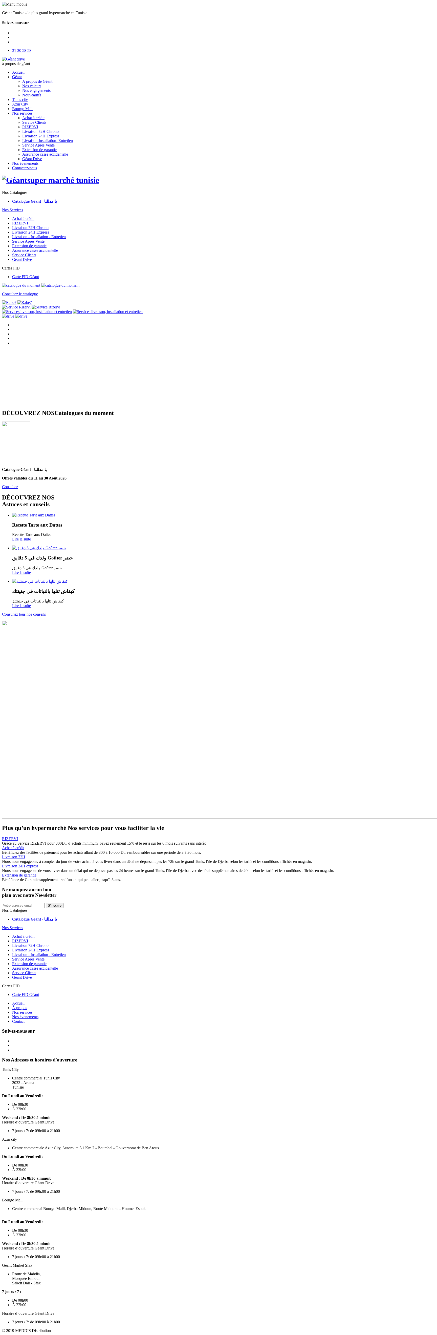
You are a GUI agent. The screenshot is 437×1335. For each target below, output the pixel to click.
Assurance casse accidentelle (45, 154)
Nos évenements (25, 163)
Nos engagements (36, 90)
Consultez (10, 487)
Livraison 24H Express (40, 136)
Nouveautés (31, 95)
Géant (17, 77)
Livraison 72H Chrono (40, 131)
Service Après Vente (38, 145)
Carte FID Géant (25, 277)
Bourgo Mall (22, 109)
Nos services (22, 113)
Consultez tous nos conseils (24, 614)
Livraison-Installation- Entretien (47, 140)
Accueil (18, 72)
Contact (18, 1021)
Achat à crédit (33, 118)
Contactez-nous (24, 168)
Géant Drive (32, 159)
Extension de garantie (39, 150)
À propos (19, 1008)
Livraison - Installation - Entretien (39, 237)
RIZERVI (30, 127)
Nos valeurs (31, 86)
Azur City (20, 104)
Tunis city (20, 99)
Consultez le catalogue (20, 294)
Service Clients (34, 122)
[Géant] (50, 180)
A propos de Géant (37, 81)
